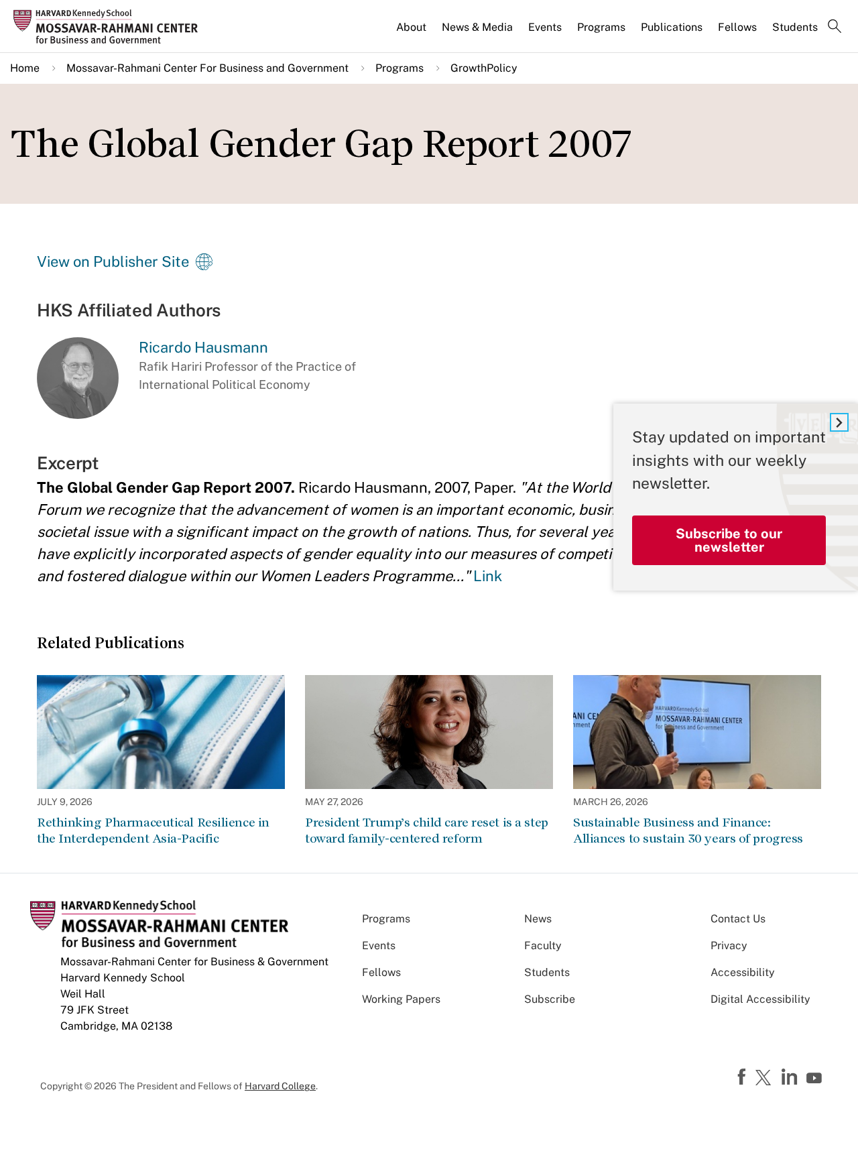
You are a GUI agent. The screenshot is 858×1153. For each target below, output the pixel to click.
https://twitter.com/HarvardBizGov (765, 1078)
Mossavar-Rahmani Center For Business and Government (207, 68)
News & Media (477, 27)
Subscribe (549, 999)
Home (25, 68)
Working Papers (401, 999)
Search (834, 27)
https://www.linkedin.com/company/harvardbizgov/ (791, 1077)
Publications (671, 27)
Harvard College (280, 1086)
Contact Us (738, 918)
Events (545, 27)
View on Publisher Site (113, 261)
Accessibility (743, 972)
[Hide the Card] (839, 422)
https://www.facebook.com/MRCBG (743, 1077)
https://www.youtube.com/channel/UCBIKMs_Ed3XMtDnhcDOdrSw (816, 1078)
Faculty (543, 945)
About (411, 27)
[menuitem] (412, 32)
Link (487, 576)
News (538, 918)
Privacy (729, 945)
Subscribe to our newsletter (729, 540)
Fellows (737, 27)
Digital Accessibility (760, 999)
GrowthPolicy (483, 68)
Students (795, 27)
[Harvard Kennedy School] (109, 26)
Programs (601, 27)
